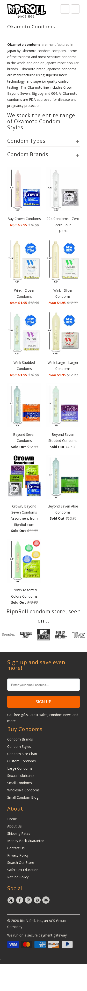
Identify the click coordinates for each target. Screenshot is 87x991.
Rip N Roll (27, 920)
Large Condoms (19, 768)
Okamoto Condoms (31, 26)
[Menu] (65, 9)
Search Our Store (20, 862)
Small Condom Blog (22, 797)
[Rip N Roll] (26, 12)
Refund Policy (18, 877)
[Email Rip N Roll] (46, 900)
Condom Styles (19, 746)
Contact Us (16, 848)
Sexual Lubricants (21, 775)
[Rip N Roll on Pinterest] (29, 900)
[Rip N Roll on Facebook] (20, 900)
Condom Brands (20, 739)
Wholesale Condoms (23, 790)
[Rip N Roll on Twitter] (11, 900)
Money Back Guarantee (25, 840)
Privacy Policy (18, 855)
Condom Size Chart (22, 753)
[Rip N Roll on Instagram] (38, 900)
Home (12, 819)
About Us (14, 826)
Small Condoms (19, 782)
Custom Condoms (21, 761)
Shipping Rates (18, 833)
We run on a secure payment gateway (37, 935)
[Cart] (75, 9)
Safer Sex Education (22, 869)
